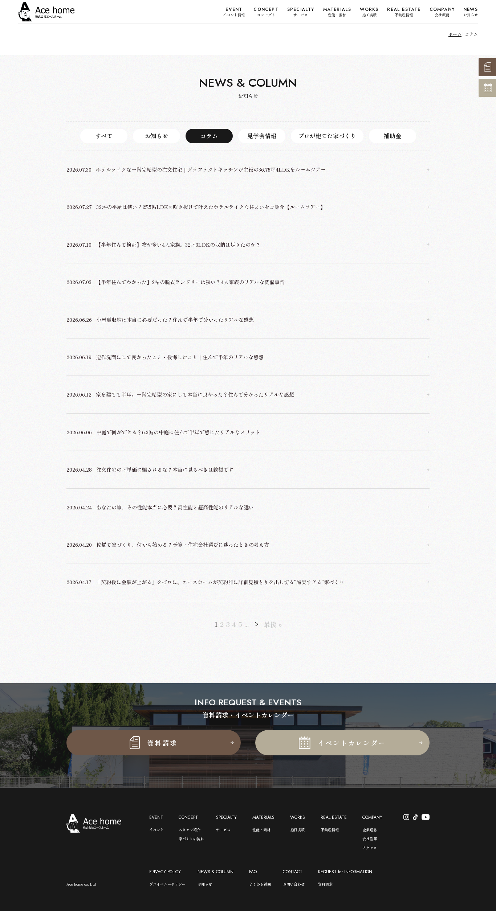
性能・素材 (261, 829)
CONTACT (292, 872)
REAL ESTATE (334, 817)
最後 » (273, 624)
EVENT (156, 817)
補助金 (392, 135)
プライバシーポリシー (167, 884)
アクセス (369, 847)
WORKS (297, 817)
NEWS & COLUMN (215, 872)
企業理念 (369, 829)
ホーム (455, 34)
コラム (209, 135)
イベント (156, 829)
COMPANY (372, 817)
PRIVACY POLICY (165, 872)
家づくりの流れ (191, 838)
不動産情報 (330, 829)
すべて (104, 135)
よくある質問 (260, 884)
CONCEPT (188, 817)
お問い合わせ (294, 884)
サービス (223, 829)
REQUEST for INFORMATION (345, 872)
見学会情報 (261, 135)
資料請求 (325, 884)
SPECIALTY (226, 817)
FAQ (253, 872)
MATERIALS (263, 817)
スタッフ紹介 (189, 829)
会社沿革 (369, 838)
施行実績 (297, 829)
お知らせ (156, 135)
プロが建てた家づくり (327, 135)
